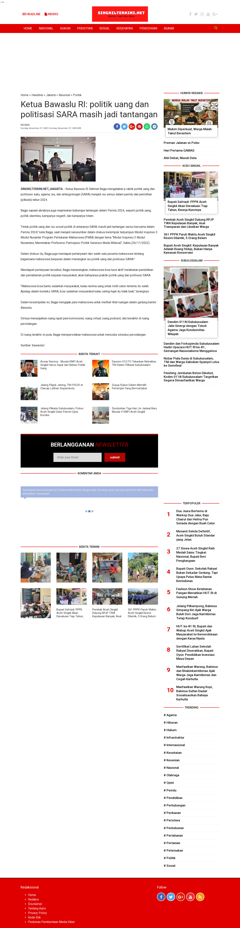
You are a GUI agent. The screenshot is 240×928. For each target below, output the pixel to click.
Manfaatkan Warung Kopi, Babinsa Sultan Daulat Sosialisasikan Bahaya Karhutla (194, 693)
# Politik (170, 858)
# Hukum (170, 730)
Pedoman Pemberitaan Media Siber (51, 922)
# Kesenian (172, 760)
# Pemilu (170, 790)
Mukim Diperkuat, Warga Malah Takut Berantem (190, 131)
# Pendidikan (173, 798)
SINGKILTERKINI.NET (35, 189)
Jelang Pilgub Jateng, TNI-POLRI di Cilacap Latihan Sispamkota (61, 386)
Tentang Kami (37, 908)
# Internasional (174, 745)
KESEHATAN (124, 28)
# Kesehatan (173, 753)
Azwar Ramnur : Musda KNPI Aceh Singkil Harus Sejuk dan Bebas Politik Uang (62, 365)
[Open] (216, 28)
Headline (33, 14)
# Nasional (171, 768)
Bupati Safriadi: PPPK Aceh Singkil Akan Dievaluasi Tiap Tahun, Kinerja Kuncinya (69, 614)
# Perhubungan (174, 805)
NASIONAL (46, 28)
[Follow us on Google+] (180, 897)
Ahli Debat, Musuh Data (180, 158)
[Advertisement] (120, 63)
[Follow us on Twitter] (171, 897)
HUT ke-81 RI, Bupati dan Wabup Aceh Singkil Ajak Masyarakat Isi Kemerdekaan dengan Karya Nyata (197, 632)
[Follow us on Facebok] (161, 897)
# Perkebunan (174, 828)
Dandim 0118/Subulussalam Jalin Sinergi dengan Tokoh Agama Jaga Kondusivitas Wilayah (188, 328)
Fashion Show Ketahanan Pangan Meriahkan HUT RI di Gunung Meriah (196, 593)
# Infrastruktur (174, 737)
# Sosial (169, 865)
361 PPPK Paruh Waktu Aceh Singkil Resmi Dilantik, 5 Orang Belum (142, 613)
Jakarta (51, 95)
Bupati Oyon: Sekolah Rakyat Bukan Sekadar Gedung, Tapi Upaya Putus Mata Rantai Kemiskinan (197, 575)
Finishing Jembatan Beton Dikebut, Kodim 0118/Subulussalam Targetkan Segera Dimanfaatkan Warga (191, 376)
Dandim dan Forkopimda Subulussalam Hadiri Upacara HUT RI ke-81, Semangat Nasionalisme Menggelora (191, 347)
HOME (28, 28)
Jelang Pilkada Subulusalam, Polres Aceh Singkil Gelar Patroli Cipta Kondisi (61, 412)
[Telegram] (154, 126)
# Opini (169, 783)
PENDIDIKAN (148, 28)
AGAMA (169, 28)
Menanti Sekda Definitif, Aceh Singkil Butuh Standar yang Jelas (195, 535)
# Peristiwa (172, 820)
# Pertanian (172, 843)
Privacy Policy (37, 913)
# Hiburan (171, 722)
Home (24, 95)
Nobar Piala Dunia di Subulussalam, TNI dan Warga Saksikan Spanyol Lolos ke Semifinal (191, 361)
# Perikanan (172, 813)
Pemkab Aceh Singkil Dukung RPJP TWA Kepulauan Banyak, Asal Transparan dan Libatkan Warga (106, 616)
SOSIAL (104, 28)
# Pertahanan (173, 835)
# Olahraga (171, 775)
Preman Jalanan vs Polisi (181, 143)
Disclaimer (35, 904)
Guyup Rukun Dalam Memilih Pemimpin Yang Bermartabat (129, 386)
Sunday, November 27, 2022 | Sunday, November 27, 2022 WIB (51, 128)
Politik (77, 95)
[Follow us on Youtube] (190, 897)
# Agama (170, 715)
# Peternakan (173, 850)
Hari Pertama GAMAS (179, 150)
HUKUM (65, 28)
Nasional (64, 95)
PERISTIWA (85, 28)
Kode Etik (34, 917)
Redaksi (33, 899)
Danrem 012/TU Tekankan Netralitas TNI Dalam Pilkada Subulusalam (134, 363)
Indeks (52, 14)
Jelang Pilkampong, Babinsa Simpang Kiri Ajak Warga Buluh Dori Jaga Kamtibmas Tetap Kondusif (196, 612)
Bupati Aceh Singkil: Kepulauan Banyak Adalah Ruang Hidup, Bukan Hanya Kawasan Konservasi (191, 249)
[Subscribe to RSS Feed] (200, 897)
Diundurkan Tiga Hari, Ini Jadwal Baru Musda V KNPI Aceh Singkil (134, 410)
